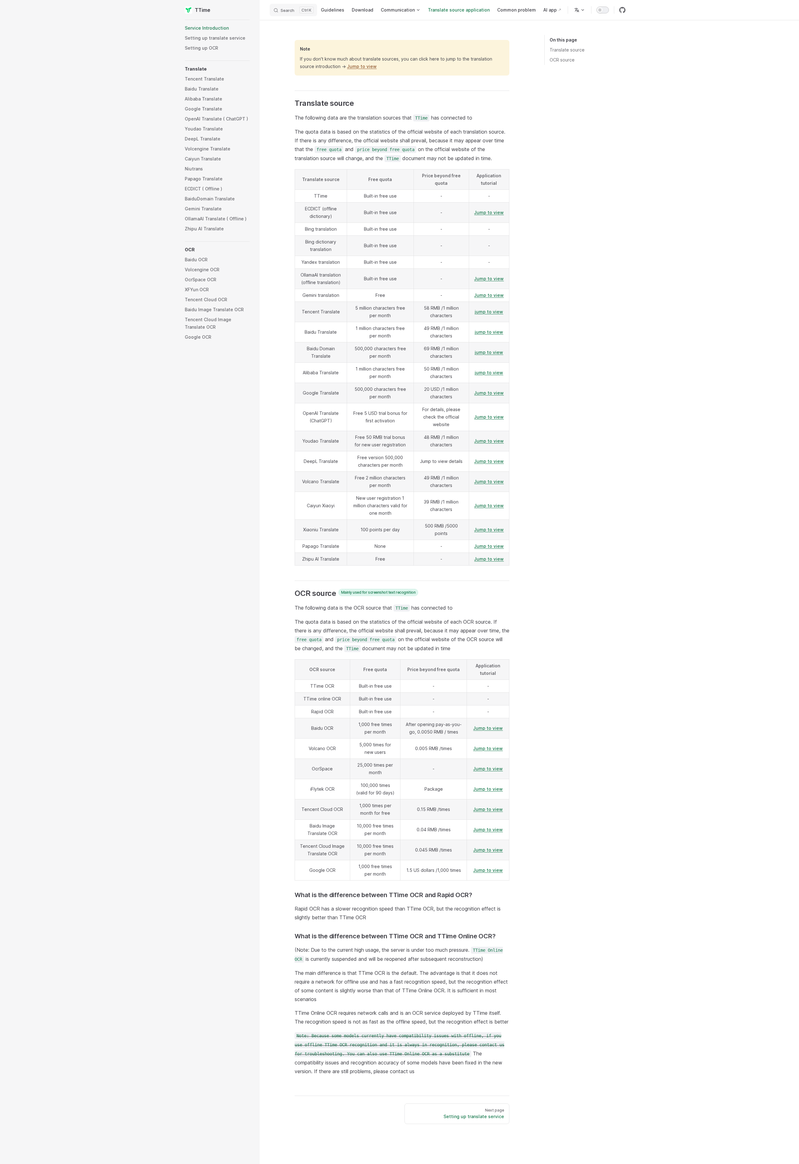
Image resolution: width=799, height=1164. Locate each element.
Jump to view (362, 66)
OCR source (562, 59)
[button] (217, 69)
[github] (622, 10)
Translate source (567, 49)
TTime (202, 10)
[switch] (602, 10)
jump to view (489, 311)
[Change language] (580, 10)
